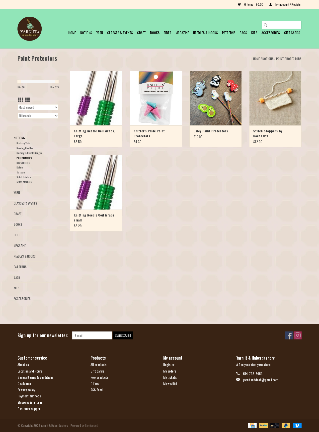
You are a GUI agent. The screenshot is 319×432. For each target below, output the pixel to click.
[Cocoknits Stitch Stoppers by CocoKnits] (275, 98)
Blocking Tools (23, 143)
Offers (94, 383)
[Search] (265, 25)
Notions (86, 32)
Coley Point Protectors (210, 130)
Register (168, 364)
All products (98, 364)
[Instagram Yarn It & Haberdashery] (298, 335)
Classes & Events (120, 32)
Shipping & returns (29, 402)
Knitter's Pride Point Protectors (149, 133)
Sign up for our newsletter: (43, 335)
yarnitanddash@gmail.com (260, 379)
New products (99, 377)
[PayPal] (263, 425)
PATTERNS (228, 32)
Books (155, 32)
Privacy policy (26, 389)
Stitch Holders (23, 177)
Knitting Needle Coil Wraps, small (94, 217)
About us (23, 364)
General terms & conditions (35, 377)
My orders (169, 371)
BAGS (243, 32)
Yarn (99, 32)
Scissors (20, 172)
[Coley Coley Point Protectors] (215, 98)
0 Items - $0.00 (253, 4)
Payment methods (29, 395)
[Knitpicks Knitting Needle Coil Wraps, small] (96, 182)
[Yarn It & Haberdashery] (29, 29)
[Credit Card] (251, 425)
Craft (141, 32)
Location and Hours (29, 371)
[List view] (27, 100)
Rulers (19, 167)
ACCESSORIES (270, 32)
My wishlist (170, 383)
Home (72, 32)
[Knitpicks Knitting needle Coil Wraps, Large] (96, 98)
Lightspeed (91, 425)
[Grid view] (20, 100)
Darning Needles (24, 148)
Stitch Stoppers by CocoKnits (267, 133)
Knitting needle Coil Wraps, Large (94, 133)
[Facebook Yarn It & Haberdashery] (289, 335)
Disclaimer (24, 383)
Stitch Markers (24, 182)
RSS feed (96, 389)
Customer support (29, 408)
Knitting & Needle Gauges (29, 153)
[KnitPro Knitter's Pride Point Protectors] (156, 98)
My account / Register (288, 4)
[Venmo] (296, 425)
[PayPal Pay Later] (285, 425)
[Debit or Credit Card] (274, 425)
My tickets (170, 377)
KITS (254, 32)
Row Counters (23, 162)
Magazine (182, 32)
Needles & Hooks (205, 32)
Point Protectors (289, 58)
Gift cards (292, 32)
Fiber (167, 32)
